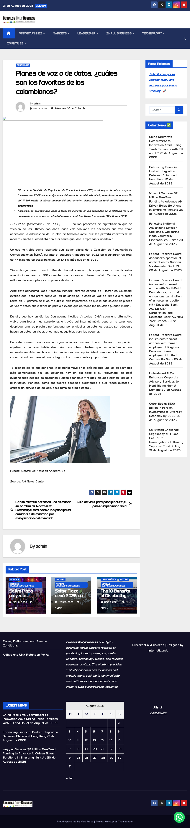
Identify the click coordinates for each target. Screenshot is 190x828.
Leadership (87, 33)
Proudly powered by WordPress (75, 821)
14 (102, 740)
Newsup (109, 821)
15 (110, 740)
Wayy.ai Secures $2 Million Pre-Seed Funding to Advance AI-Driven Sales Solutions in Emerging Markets (165, 201)
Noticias (14, 579)
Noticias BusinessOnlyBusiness (22, 585)
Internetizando (158, 650)
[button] (184, 38)
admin (37, 103)
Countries (15, 43)
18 (78, 749)
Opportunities (31, 33)
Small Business (119, 33)
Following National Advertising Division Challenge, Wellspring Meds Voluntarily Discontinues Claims (164, 232)
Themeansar (125, 821)
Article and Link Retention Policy (26, 654)
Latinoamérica (109, 579)
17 (69, 749)
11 (77, 740)
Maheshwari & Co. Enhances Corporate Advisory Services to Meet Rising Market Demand (164, 381)
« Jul (69, 778)
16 (119, 740)
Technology (152, 33)
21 (102, 749)
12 (86, 740)
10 (69, 740)
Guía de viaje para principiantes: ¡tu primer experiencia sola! (102, 504)
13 (94, 740)
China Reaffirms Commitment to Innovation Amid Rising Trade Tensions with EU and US (166, 145)
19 (86, 749)
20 (95, 749)
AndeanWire (23, 65)
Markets (60, 33)
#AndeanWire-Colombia (71, 108)
